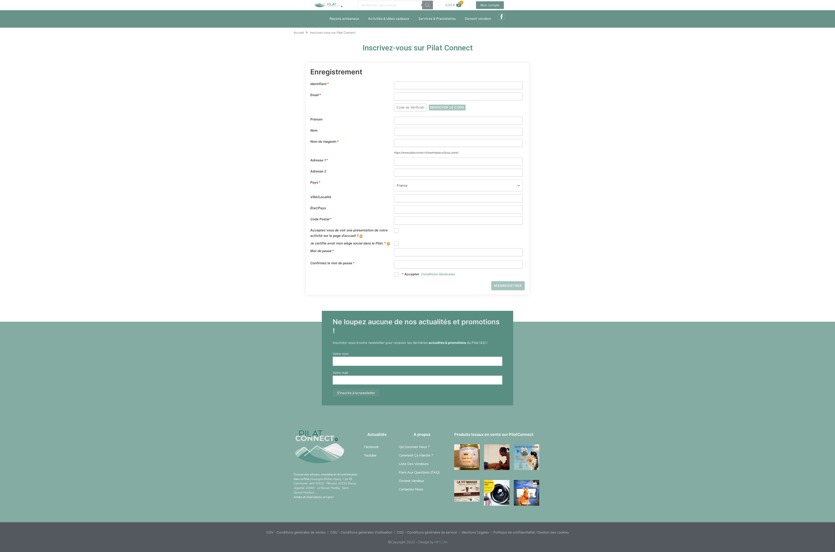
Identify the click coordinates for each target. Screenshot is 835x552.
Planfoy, (336, 488)
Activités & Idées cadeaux (388, 19)
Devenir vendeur (478, 19)
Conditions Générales (438, 274)
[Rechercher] (427, 5)
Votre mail (340, 373)
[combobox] (458, 185)
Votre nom (341, 354)
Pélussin (331, 483)
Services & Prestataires (437, 19)
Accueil (299, 32)
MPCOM (440, 542)
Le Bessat (323, 488)
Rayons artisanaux (344, 19)
